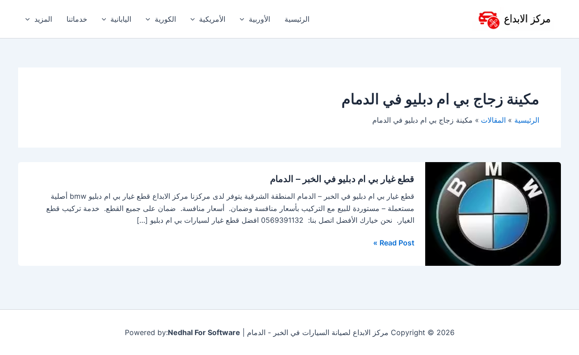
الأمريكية (212, 19)
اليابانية (120, 19)
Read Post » (393, 243)
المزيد (43, 19)
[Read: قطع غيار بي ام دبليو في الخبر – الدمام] (493, 213)
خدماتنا (76, 19)
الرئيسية (297, 19)
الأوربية (259, 19)
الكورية (165, 19)
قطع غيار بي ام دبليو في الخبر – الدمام (342, 178)
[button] (244, 19)
